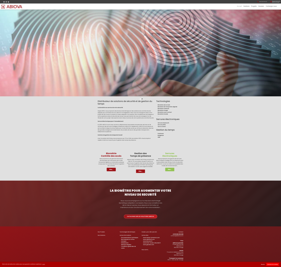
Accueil (239, 6)
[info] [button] (43, 264)
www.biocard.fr (148, 241)
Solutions (246, 6)
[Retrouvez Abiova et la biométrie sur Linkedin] (8, 2)
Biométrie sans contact (165, 112)
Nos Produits (101, 232)
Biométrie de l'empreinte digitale (167, 107)
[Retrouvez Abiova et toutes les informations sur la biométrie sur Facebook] (6, 2)
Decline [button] (263, 264)
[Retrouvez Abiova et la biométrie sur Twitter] (4, 2)
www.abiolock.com (149, 239)
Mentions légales (126, 244)
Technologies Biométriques (127, 232)
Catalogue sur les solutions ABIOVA (140, 216)
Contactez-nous (271, 6)
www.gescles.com (148, 244)
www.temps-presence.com (151, 237)
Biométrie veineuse (163, 108)
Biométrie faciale (163, 114)
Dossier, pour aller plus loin (149, 232)
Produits (254, 6)
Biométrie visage (163, 110)
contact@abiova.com (177, 236)
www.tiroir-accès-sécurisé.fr (152, 243)
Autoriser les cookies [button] (272, 264)
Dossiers (261, 6)
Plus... (111, 169)
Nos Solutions (101, 235)
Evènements (124, 243)
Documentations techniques (129, 237)
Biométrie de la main (164, 105)
